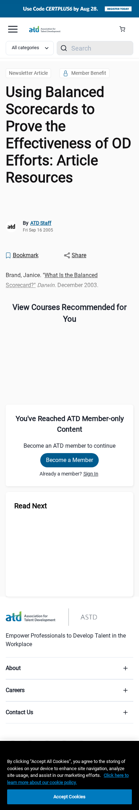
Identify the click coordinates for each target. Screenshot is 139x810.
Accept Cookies (69, 796)
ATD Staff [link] (40, 223)
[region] (6, 192)
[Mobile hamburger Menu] (13, 29)
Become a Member (69, 460)
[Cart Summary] (125, 29)
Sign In (90, 474)
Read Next (30, 506)
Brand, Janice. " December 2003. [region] (52, 280)
